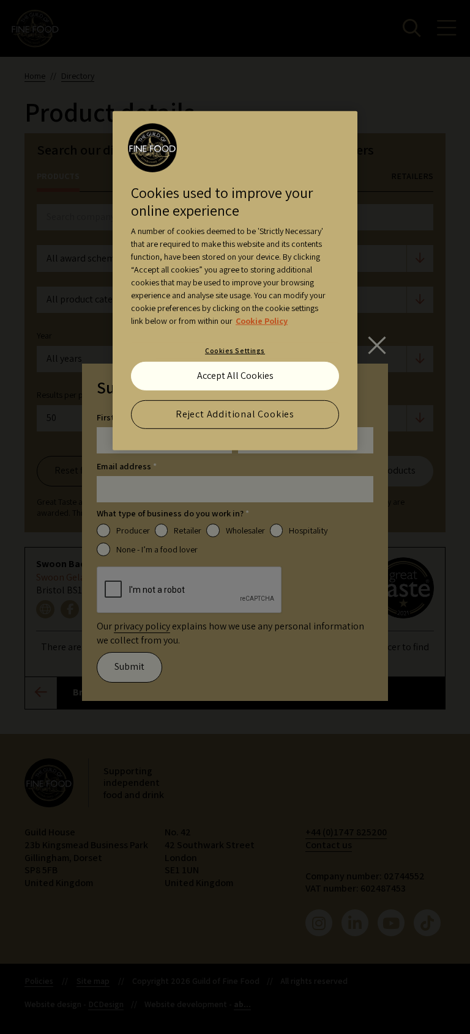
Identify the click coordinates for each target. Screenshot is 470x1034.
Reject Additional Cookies (235, 414)
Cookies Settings (235, 350)
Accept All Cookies (235, 375)
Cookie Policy (262, 320)
